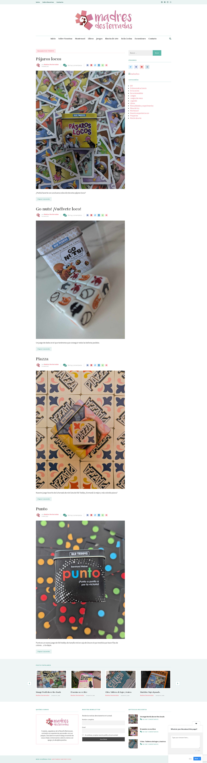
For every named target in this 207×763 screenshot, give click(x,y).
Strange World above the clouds (48, 692)
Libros (91, 39)
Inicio (38, 2)
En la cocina (134, 91)
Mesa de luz (134, 108)
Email (83, 727)
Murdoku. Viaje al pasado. (150, 692)
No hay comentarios (75, 65)
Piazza (42, 358)
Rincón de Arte (111, 39)
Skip (190, 758)
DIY (131, 86)
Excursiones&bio (136, 93)
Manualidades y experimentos (141, 106)
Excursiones (140, 39)
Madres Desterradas (51, 64)
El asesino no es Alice (79, 692)
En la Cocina (126, 39)
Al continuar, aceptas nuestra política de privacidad (101, 735)
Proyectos (134, 116)
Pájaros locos (48, 59)
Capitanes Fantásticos (61, 759)
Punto (41, 508)
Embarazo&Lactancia (138, 88)
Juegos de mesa (136, 98)
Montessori (80, 39)
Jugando (133, 101)
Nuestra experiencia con (139, 113)
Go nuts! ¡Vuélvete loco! (58, 209)
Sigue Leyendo (44, 199)
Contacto (59, 2)
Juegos (99, 39)
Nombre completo (88, 719)
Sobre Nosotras (48, 2)
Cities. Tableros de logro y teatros (118, 692)
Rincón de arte (135, 118)
